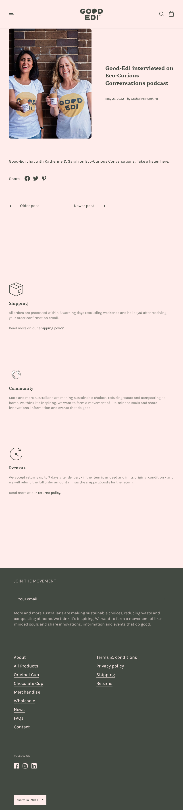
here (164, 161)
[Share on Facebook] (27, 178)
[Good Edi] (91, 14)
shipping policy (51, 328)
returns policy (49, 493)
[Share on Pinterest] (44, 178)
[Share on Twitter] (35, 178)
